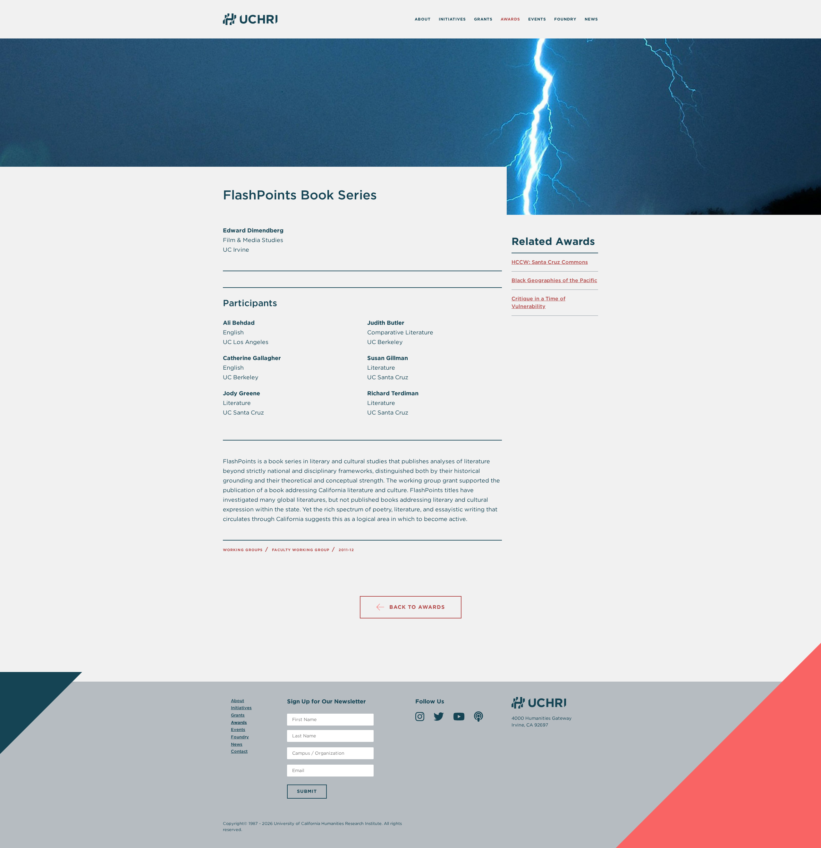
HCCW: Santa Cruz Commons (550, 262)
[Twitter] (439, 719)
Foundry (565, 19)
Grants (483, 19)
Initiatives (452, 19)
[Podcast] (478, 719)
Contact (239, 751)
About (423, 19)
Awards (510, 19)
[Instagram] (419, 719)
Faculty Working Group (300, 550)
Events (537, 19)
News (591, 19)
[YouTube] (459, 719)
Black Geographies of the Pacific (554, 280)
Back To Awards (417, 607)
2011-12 (346, 550)
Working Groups (243, 550)
